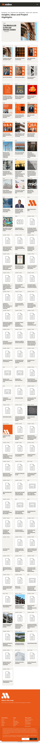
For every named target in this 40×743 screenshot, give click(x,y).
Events (14, 725)
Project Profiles (16, 722)
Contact (3, 725)
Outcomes (3, 722)
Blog (14, 719)
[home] (7, 4)
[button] (37, 4)
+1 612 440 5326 (28, 723)
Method (3, 719)
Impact (3, 721)
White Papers (15, 721)
